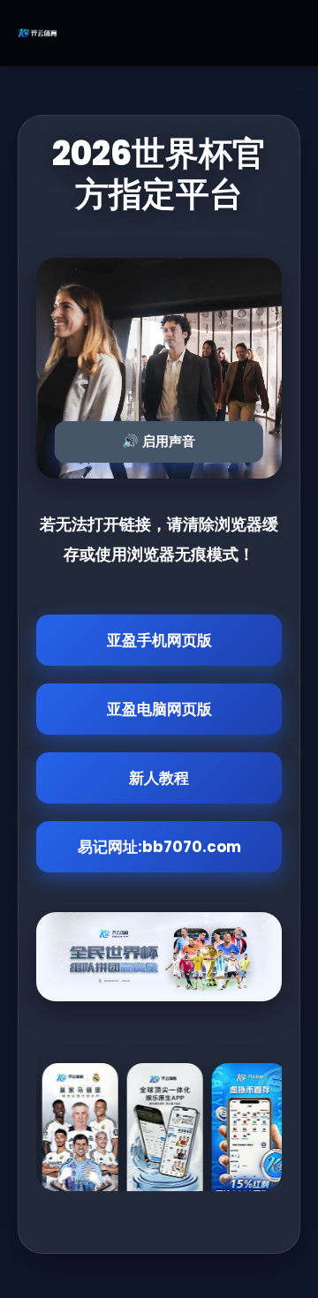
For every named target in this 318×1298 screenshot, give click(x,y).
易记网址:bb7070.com (159, 846)
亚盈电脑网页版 (159, 709)
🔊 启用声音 (158, 441)
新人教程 (159, 778)
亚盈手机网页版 (159, 640)
